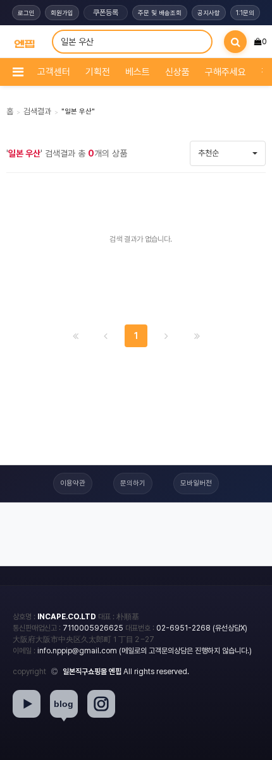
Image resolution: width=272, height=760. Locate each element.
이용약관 (72, 483)
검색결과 (37, 111)
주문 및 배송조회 (160, 12)
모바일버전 (196, 483)
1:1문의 (245, 12)
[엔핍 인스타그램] (101, 704)
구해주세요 (225, 72)
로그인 (26, 12)
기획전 (97, 72)
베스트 (137, 72)
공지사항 (208, 12)
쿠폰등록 (105, 12)
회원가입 (62, 12)
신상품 (177, 72)
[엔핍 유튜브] (26, 704)
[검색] (235, 41)
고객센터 (53, 72)
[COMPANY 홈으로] (24, 42)
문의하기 (132, 483)
